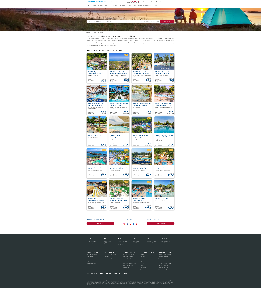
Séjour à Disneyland (164, 267)
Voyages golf (162, 258)
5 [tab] (99, 68)
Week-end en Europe (164, 269)
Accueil (88, 32)
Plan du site (126, 267)
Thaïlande (143, 267)
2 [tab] (94, 68)
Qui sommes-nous (92, 254)
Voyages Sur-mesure (110, 254)
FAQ (88, 261)
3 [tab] (95, 68)
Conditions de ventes (128, 254)
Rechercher (167, 21)
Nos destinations (91, 263)
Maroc (142, 263)
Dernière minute (163, 265)
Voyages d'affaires (109, 258)
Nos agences (90, 256)
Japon (142, 258)
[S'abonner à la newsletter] (156, 1)
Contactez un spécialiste (93, 258)
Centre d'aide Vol (127, 261)
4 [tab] (97, 68)
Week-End (161, 261)
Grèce (142, 254)
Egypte (142, 261)
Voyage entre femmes (165, 263)
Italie (141, 265)
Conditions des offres (128, 256)
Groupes (107, 256)
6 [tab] (100, 68)
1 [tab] (92, 68)
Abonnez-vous (100, 223)
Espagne (142, 256)
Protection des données (129, 263)
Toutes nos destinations (146, 269)
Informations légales (128, 258)
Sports (106, 261)
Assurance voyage (127, 269)
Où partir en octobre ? (164, 256)
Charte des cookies (128, 265)
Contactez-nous (160, 223)
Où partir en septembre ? (165, 254)
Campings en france (98, 32)
